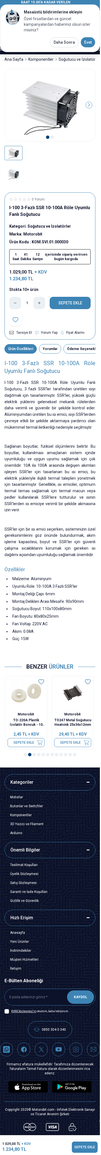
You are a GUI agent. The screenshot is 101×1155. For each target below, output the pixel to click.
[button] (47, 137)
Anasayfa (17, 933)
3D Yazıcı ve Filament (26, 824)
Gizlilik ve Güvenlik (24, 901)
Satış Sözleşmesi (23, 883)
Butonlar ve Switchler (26, 806)
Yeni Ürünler (19, 942)
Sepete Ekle (24, 743)
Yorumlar (50, 349)
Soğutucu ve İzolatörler (79, 59)
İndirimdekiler (20, 951)
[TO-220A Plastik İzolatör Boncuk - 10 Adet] (26, 692)
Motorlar (16, 797)
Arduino (16, 833)
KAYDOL (80, 997)
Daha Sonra (64, 42)
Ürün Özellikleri (20, 349)
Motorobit (26, 714)
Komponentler (41, 59)
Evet (88, 42)
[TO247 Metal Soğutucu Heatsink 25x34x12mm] (73, 692)
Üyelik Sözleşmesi (24, 874)
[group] (50, 105)
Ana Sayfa (13, 59)
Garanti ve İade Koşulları (28, 892)
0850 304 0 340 (54, 1030)
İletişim (15, 968)
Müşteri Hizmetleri (24, 960)
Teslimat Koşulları (24, 865)
